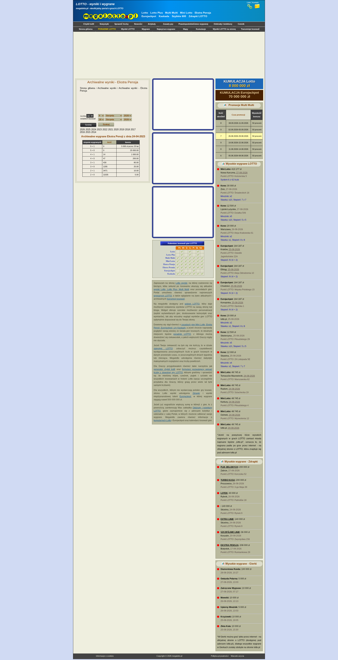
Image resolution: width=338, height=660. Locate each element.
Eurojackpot (149, 16)
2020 (116, 129)
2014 (93, 132)
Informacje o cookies (105, 656)
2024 (93, 129)
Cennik (241, 24)
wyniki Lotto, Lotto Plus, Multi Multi (171, 289)
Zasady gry (168, 24)
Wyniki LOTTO (128, 29)
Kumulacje (201, 29)
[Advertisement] (168, 55)
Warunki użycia (237, 656)
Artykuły (152, 24)
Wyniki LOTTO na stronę (224, 29)
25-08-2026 (234, 249)
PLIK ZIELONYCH (229, 467)
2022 (104, 129)
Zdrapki (196, 393)
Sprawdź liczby (121, 24)
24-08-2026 (249, 376)
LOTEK (224, 493)
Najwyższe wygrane (166, 29)
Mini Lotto (186, 12)
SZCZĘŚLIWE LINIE (230, 532)
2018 (127, 129)
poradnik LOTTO (182, 334)
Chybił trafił (88, 24)
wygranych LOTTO (163, 296)
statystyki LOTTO (163, 348)
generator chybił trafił (164, 369)
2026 (82, 129)
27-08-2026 (242, 172)
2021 (110, 129)
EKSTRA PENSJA (230, 545)
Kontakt (255, 2)
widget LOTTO (192, 304)
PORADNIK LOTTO (107, 29)
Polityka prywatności (220, 656)
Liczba (83, 116)
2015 (88, 132)
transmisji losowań (176, 299)
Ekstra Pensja (203, 12)
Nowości (138, 24)
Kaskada (164, 16)
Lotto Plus (156, 12)
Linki (249, 2)
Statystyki (104, 24)
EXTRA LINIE (227, 519)
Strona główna (85, 29)
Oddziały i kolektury (223, 24)
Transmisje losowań (250, 29)
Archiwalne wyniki (107, 88)
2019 (121, 129)
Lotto (145, 12)
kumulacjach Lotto (162, 420)
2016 (82, 132)
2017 (133, 129)
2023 (99, 129)
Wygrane (146, 29)
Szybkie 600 (179, 16)
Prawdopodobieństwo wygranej (193, 24)
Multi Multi (171, 12)
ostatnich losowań (88, 119)
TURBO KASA (228, 480)
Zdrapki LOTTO (198, 16)
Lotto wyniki (181, 283)
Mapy (185, 29)
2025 (88, 129)
